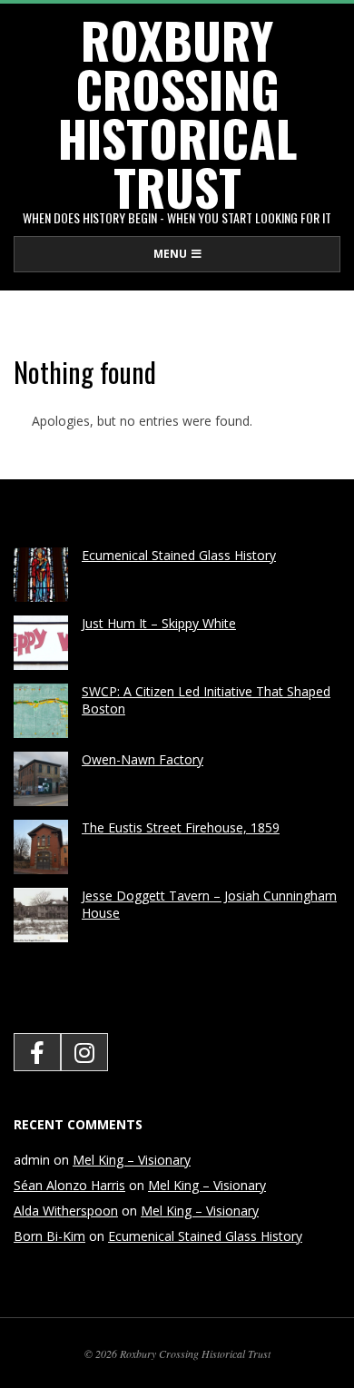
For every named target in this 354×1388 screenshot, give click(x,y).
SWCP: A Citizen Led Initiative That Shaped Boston (206, 700)
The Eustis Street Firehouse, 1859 (181, 827)
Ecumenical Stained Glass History (179, 555)
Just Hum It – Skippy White (159, 623)
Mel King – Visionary (132, 1159)
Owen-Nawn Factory (142, 759)
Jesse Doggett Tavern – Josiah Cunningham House (209, 904)
